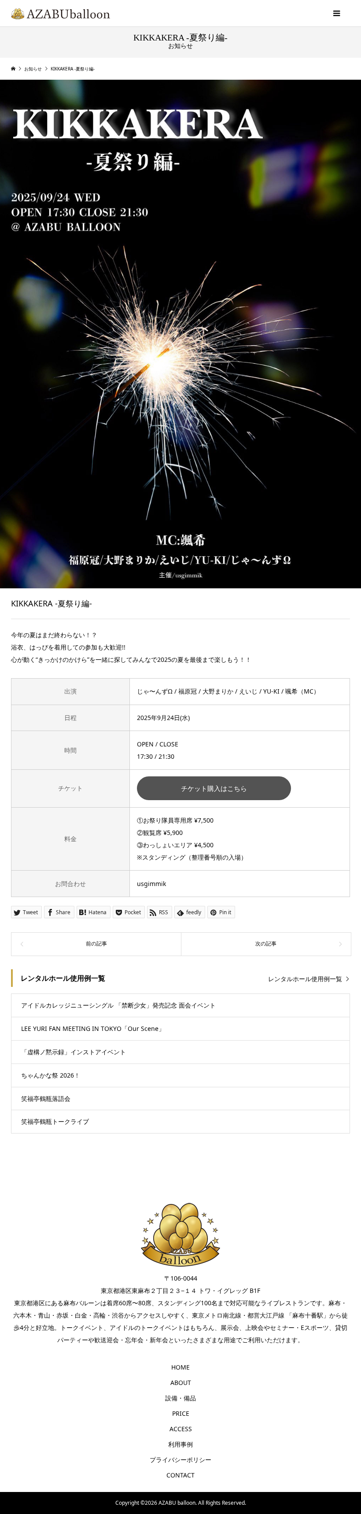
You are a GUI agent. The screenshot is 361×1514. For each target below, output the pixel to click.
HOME (180, 1367)
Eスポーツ (315, 1327)
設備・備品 (180, 1398)
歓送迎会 (106, 1340)
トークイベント (81, 1327)
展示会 (230, 1327)
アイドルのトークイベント (147, 1327)
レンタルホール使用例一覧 (305, 979)
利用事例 (180, 1444)
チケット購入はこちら (214, 788)
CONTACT (180, 1475)
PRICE (180, 1413)
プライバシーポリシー (180, 1459)
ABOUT (180, 1382)
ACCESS (180, 1429)
